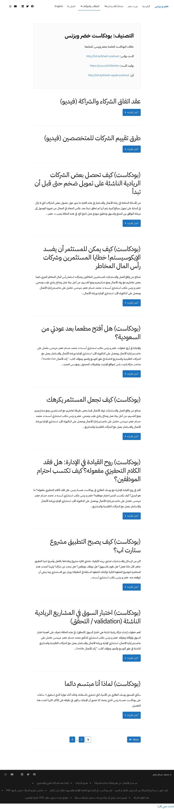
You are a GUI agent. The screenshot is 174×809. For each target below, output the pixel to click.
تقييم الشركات (81, 783)
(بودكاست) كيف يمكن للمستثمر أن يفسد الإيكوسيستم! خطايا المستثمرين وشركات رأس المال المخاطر (92, 257)
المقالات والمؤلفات (90, 6)
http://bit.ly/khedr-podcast (102, 56)
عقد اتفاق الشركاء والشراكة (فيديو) (100, 101)
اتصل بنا (71, 6)
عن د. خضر (133, 6)
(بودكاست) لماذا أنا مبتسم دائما (103, 684)
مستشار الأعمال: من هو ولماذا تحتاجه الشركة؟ (115, 783)
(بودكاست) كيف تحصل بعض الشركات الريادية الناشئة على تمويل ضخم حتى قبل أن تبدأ (88, 183)
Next (136, 740)
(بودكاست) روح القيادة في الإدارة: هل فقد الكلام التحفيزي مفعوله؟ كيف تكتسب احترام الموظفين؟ (89, 470)
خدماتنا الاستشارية (114, 6)
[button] (165, 806)
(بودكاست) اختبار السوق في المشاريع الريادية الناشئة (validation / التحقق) (88, 617)
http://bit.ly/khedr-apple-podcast (108, 75)
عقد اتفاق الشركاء (141, 797)
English (59, 6)
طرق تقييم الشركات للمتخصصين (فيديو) (92, 138)
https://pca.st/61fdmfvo (104, 66)
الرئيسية (146, 6)
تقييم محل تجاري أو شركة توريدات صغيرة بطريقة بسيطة (101, 797)
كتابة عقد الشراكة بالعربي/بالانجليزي (53, 783)
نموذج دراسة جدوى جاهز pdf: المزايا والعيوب (46, 797)
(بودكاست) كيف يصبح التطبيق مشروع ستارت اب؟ (95, 546)
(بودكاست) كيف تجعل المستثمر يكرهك (93, 399)
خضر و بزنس (162, 6)
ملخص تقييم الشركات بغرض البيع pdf (24, 790)
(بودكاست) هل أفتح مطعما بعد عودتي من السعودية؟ (91, 332)
